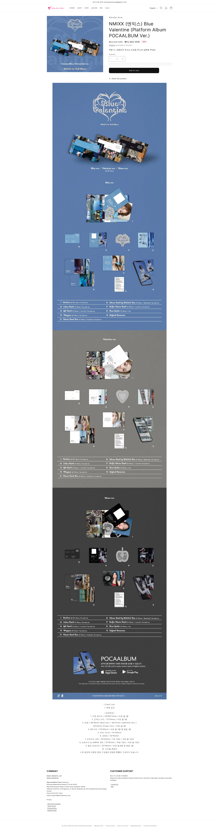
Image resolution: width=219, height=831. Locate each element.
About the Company (54, 804)
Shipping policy (136, 826)
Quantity (112, 54)
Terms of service (122, 826)
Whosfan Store (73, 826)
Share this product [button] (119, 79)
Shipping (112, 45)
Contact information (150, 826)
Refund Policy (52, 810)
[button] (161, 7)
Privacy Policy (52, 808)
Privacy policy (110, 826)
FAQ (112, 786)
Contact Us (114, 784)
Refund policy (98, 826)
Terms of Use (51, 806)
